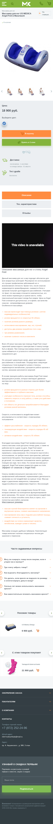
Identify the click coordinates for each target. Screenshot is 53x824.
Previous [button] (1, 91)
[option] (10, 90)
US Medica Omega (28, 625)
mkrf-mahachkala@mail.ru (12, 737)
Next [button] (51, 91)
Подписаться (26, 789)
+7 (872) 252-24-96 (14, 728)
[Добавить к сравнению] (23, 152)
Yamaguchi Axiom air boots (31, 664)
